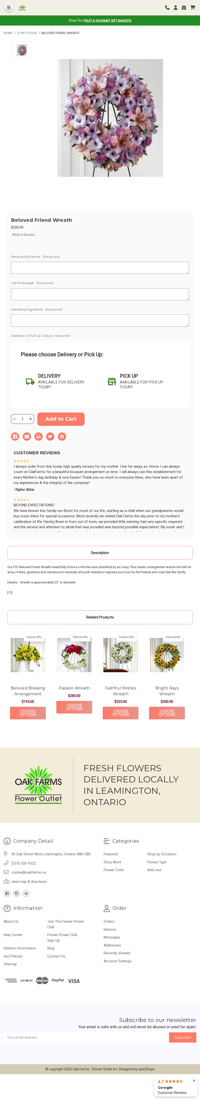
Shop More (112, 862)
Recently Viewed (117, 953)
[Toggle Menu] (9, 7)
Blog (50, 948)
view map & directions (29, 881)
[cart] (192, 7)
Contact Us (56, 956)
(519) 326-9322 (23, 863)
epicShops (147, 1069)
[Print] (38, 436)
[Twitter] (50, 436)
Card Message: (32, 283)
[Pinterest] (62, 436)
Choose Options (33, 713)
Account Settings (117, 961)
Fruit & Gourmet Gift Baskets (107, 20)
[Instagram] (16, 893)
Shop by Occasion (161, 854)
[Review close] (194, 1080)
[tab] (59, 381)
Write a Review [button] (23, 235)
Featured (111, 854)
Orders (109, 921)
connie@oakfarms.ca (28, 872)
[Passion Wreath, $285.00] (74, 655)
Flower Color (114, 870)
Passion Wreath (74, 688)
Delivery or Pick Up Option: (40, 336)
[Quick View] (39, 637)
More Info (35, 637)
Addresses (112, 945)
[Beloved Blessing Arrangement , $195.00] (28, 655)
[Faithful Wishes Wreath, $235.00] (120, 655)
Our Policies (13, 956)
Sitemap (10, 964)
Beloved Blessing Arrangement (28, 691)
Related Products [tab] (100, 617)
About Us (11, 921)
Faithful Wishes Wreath (120, 691)
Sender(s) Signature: (36, 309)
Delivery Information (20, 948)
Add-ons (154, 870)
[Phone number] (169, 7)
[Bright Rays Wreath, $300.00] (167, 655)
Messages (112, 937)
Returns (110, 929)
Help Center (13, 935)
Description (100, 553)
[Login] (177, 7)
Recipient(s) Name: (35, 257)
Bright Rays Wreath (167, 691)
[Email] (27, 436)
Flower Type (157, 862)
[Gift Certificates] (186, 7)
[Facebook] (15, 436)
